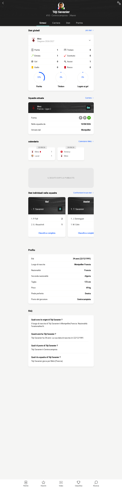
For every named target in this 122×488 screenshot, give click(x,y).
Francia (87, 270)
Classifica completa (47, 233)
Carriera (56, 22)
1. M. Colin (75, 224)
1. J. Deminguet (77, 218)
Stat (68, 22)
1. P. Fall (34, 218)
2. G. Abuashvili (37, 224)
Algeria (88, 276)
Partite (79, 22)
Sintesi (42, 22)
